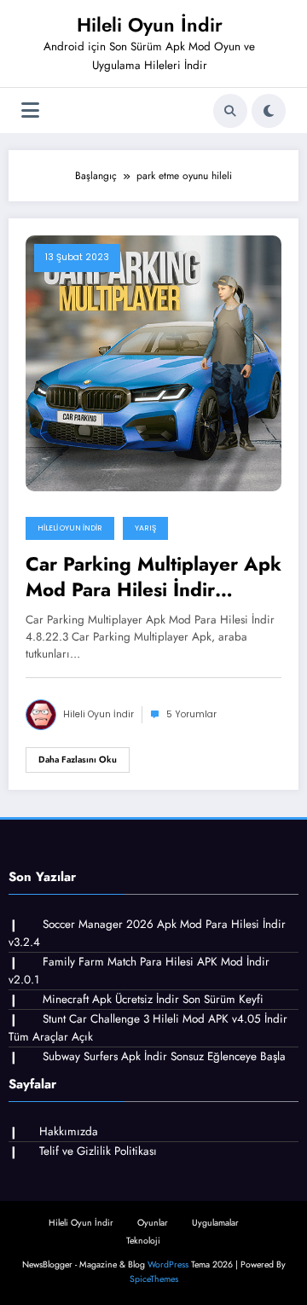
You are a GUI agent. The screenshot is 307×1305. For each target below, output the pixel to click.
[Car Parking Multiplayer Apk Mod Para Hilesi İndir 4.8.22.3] (153, 362)
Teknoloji (143, 1240)
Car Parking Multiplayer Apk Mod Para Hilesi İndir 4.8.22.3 (153, 577)
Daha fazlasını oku (77, 759)
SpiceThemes (154, 1279)
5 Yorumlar (191, 714)
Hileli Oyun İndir (150, 24)
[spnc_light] (269, 111)
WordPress (168, 1264)
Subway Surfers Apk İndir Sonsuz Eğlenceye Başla (164, 1056)
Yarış (145, 528)
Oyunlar (152, 1222)
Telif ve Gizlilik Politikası (98, 1151)
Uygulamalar (215, 1222)
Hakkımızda (68, 1131)
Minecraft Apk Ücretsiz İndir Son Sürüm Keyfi (153, 999)
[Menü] (30, 110)
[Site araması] (230, 111)
